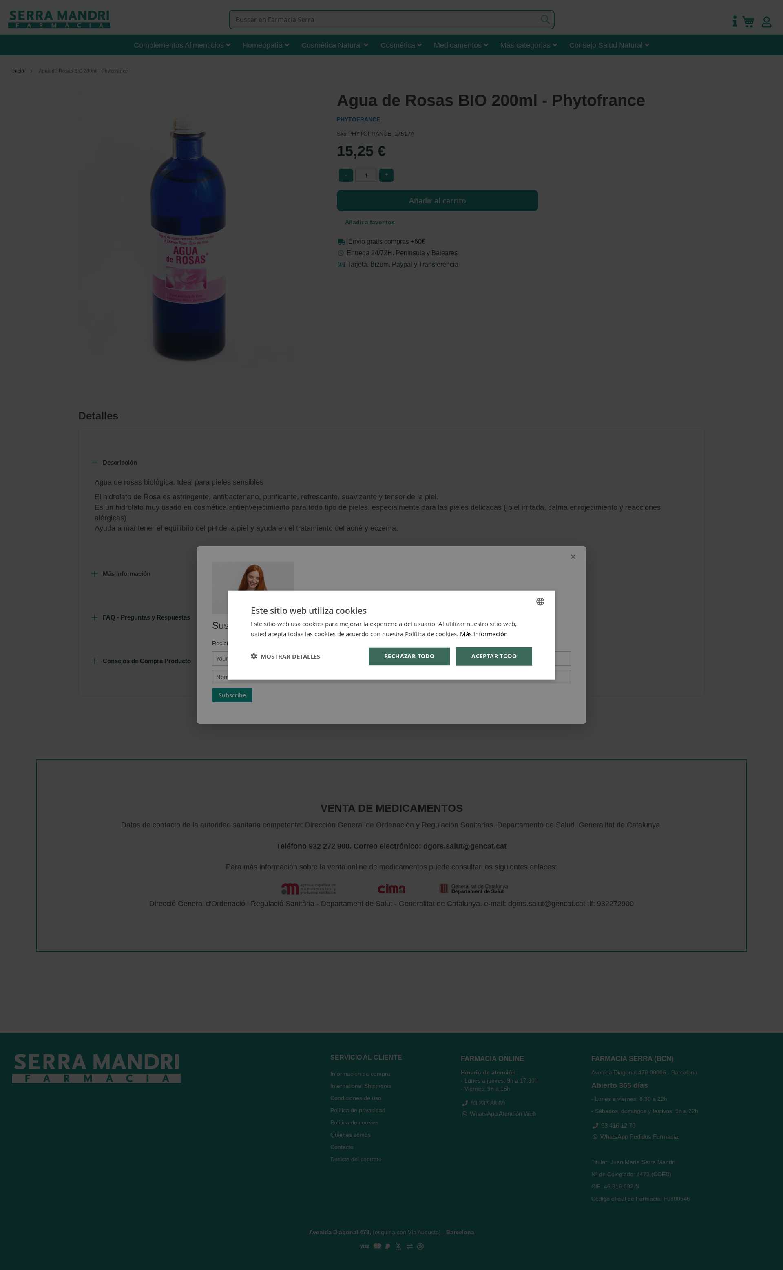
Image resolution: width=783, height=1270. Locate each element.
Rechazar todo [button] (409, 656)
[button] (285, 656)
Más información (484, 634)
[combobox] (540, 602)
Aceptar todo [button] (494, 656)
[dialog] (391, 635)
